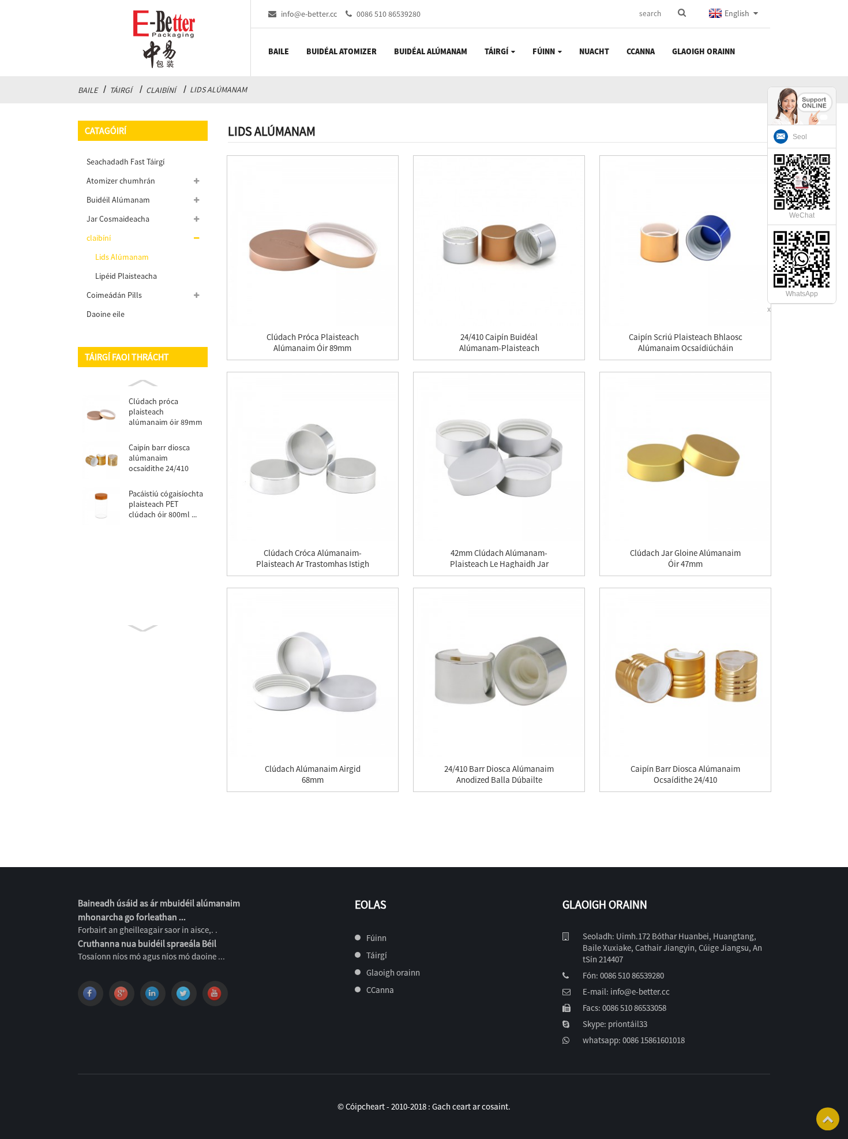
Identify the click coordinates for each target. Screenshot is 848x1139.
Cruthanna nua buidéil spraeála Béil (147, 943)
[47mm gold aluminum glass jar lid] (685, 458)
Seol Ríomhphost (812, 148)
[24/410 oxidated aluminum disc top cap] (685, 673)
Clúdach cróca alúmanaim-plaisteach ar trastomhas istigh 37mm (312, 563)
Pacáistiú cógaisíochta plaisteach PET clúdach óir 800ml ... (166, 504)
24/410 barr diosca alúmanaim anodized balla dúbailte (499, 774)
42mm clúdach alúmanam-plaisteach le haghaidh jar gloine (499, 563)
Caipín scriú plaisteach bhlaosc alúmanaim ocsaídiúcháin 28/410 (685, 347)
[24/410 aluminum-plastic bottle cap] (499, 241)
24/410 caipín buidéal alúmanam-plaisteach (499, 342)
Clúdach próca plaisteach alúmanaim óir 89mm (165, 411)
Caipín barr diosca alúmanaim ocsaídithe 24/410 (159, 457)
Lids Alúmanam (218, 89)
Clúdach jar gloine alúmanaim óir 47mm (685, 558)
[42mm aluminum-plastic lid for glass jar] (499, 458)
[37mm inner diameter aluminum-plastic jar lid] (312, 458)
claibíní (161, 90)
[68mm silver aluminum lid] (312, 673)
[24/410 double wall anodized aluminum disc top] (499, 673)
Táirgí (121, 90)
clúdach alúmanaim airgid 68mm (313, 774)
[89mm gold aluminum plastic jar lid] (312, 241)
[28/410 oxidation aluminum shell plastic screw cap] (685, 241)
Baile (87, 90)
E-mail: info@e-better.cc (626, 991)
